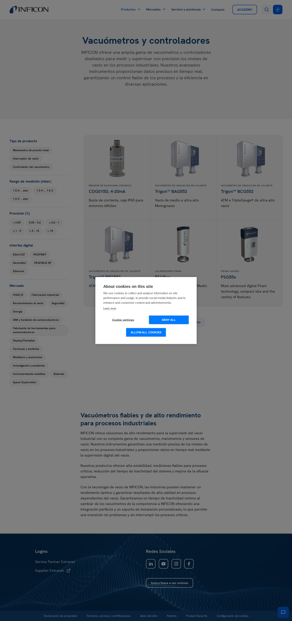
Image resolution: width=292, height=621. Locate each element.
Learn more (109, 308)
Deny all (169, 319)
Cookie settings (123, 319)
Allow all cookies (146, 332)
